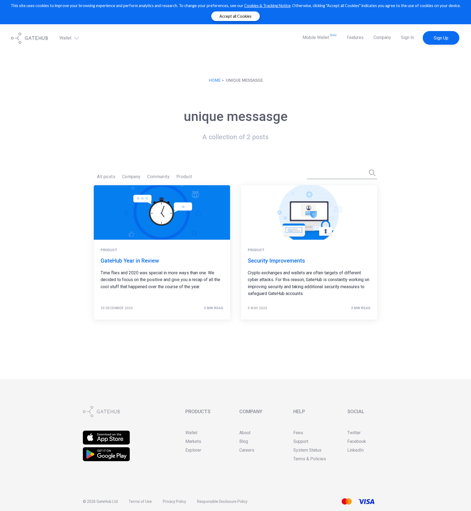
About (244, 432)
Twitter (354, 432)
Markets (193, 441)
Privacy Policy (174, 501)
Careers (246, 450)
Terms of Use (140, 501)
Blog (243, 441)
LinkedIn (355, 450)
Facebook (356, 441)
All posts (106, 176)
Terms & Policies (309, 458)
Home (215, 80)
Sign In (407, 37)
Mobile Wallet (320, 36)
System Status (307, 450)
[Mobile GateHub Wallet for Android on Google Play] (106, 450)
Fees (298, 432)
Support (300, 441)
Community (158, 176)
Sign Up (441, 38)
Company (382, 37)
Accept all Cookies (235, 16)
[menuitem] (106, 177)
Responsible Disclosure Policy (222, 501)
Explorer (193, 450)
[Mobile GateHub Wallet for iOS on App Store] (106, 434)
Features (355, 37)
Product (184, 176)
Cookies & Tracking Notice (267, 5)
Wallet (66, 38)
